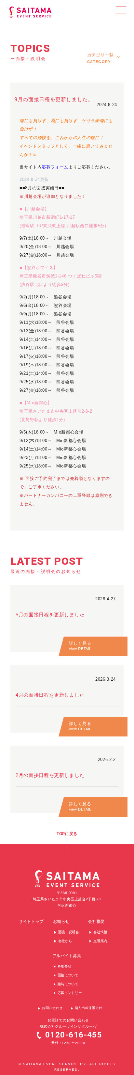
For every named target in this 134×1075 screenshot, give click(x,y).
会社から (65, 941)
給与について (68, 984)
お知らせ (61, 921)
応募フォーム (55, 167)
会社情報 (100, 932)
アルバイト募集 (66, 956)
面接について (68, 975)
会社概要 (96, 921)
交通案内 (100, 941)
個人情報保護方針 (88, 1008)
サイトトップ (31, 921)
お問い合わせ (52, 1008)
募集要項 (65, 967)
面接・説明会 (68, 932)
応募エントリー (70, 993)
